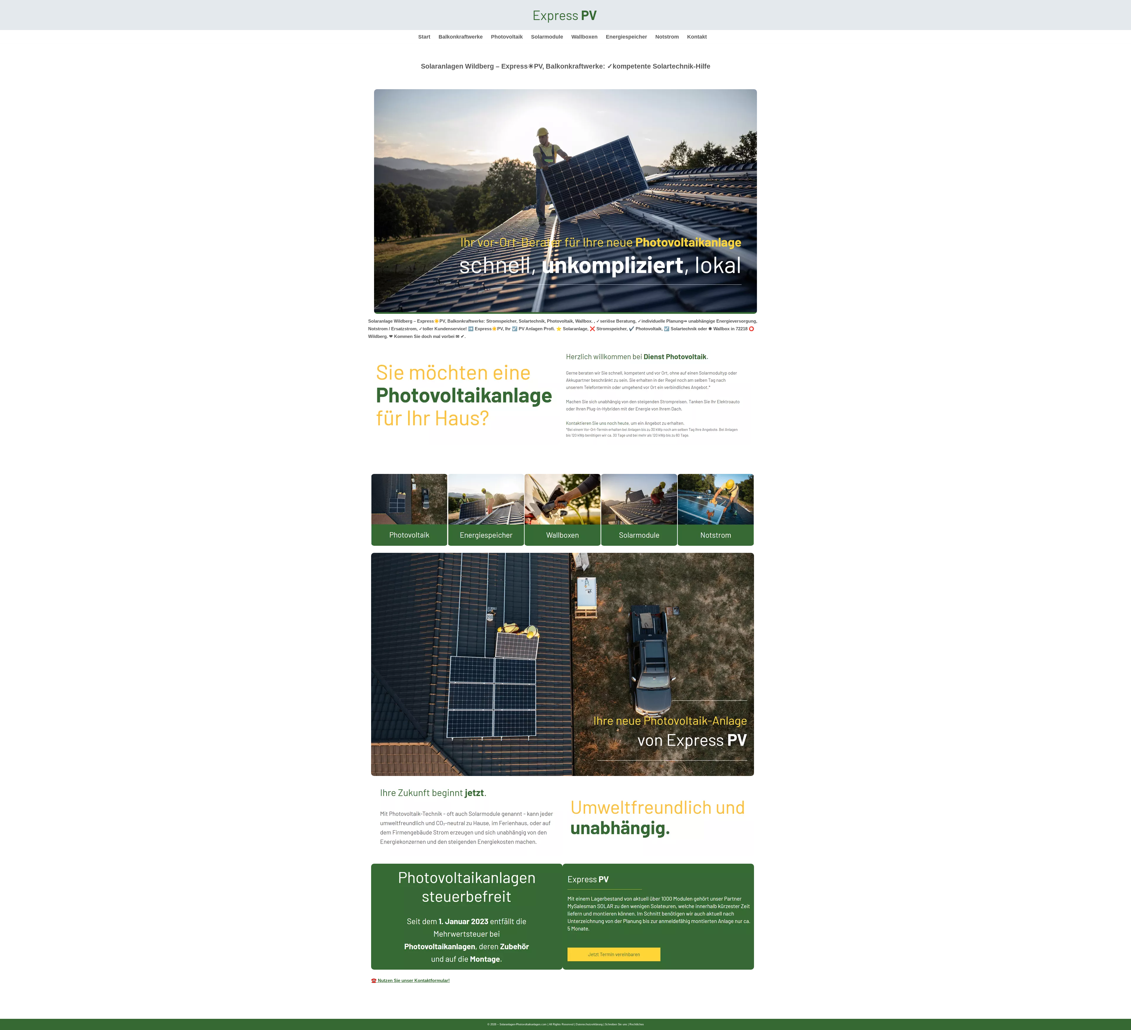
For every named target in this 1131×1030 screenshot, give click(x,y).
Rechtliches (636, 1024)
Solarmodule (547, 37)
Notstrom (667, 37)
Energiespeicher (626, 37)
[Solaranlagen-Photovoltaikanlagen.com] (565, 15)
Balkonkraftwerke (461, 37)
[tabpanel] (565, 732)
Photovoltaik (507, 37)
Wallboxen (584, 37)
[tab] (371, 468)
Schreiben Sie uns (616, 1024)
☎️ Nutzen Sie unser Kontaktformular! (410, 980)
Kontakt (697, 37)
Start (424, 37)
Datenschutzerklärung (589, 1024)
